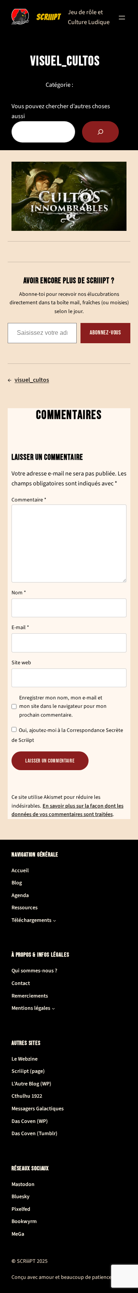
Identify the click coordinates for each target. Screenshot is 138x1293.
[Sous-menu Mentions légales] (53, 1008)
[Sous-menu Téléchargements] (54, 920)
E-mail (20, 627)
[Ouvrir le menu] (122, 17)
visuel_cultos (32, 380)
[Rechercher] (100, 132)
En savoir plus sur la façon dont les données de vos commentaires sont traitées (67, 810)
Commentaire (29, 500)
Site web (21, 663)
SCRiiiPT (48, 17)
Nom (19, 593)
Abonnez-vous (105, 332)
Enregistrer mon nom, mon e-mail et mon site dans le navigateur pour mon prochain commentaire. (63, 706)
